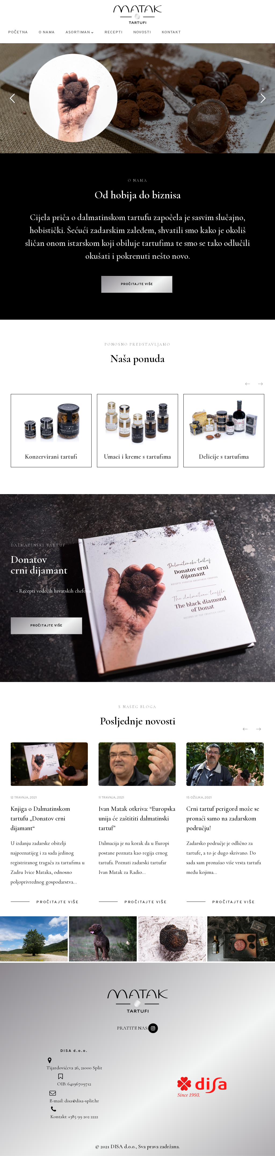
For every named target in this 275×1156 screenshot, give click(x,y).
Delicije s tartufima (224, 457)
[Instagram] (153, 1028)
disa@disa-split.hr (81, 1101)
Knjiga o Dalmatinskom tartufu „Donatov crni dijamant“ (40, 818)
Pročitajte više (57, 902)
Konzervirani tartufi (51, 457)
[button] (137, 284)
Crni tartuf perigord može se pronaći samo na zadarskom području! (222, 818)
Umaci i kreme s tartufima (137, 457)
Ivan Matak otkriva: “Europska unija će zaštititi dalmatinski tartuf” (137, 818)
